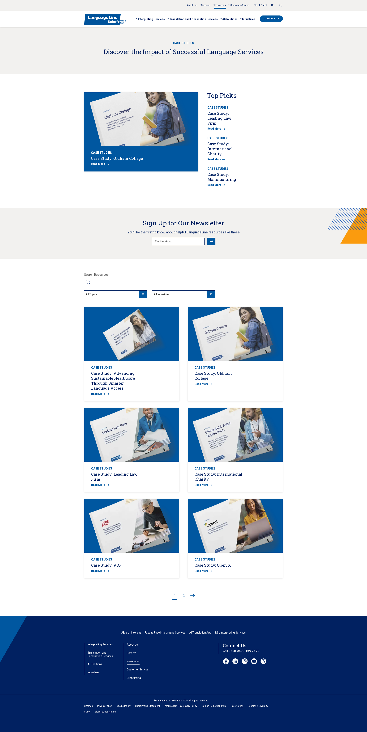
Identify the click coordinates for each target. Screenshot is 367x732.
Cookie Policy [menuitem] (123, 706)
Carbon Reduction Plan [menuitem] (214, 706)
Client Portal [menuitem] (260, 5)
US (272, 5)
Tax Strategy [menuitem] (236, 706)
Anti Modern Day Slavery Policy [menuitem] (181, 706)
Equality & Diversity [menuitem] (258, 706)
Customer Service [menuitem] (239, 5)
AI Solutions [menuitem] (230, 19)
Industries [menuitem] (248, 19)
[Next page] (192, 595)
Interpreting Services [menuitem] (151, 19)
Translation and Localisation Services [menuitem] (193, 19)
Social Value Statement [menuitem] (147, 706)
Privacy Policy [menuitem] (104, 706)
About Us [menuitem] (191, 5)
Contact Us (271, 18)
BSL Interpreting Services (230, 632)
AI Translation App (200, 632)
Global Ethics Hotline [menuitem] (105, 711)
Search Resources (96, 274)
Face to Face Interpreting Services (165, 632)
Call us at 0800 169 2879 (241, 651)
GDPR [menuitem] (87, 711)
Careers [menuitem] (205, 5)
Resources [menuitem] (220, 5)
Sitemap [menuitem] (88, 706)
